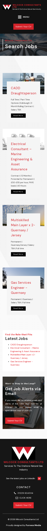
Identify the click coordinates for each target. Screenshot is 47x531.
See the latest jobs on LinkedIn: (20, 478)
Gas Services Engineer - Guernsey (21, 288)
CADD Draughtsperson (21, 344)
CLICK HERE (25, 497)
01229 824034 (25, 493)
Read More (18, 115)
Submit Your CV (23, 26)
